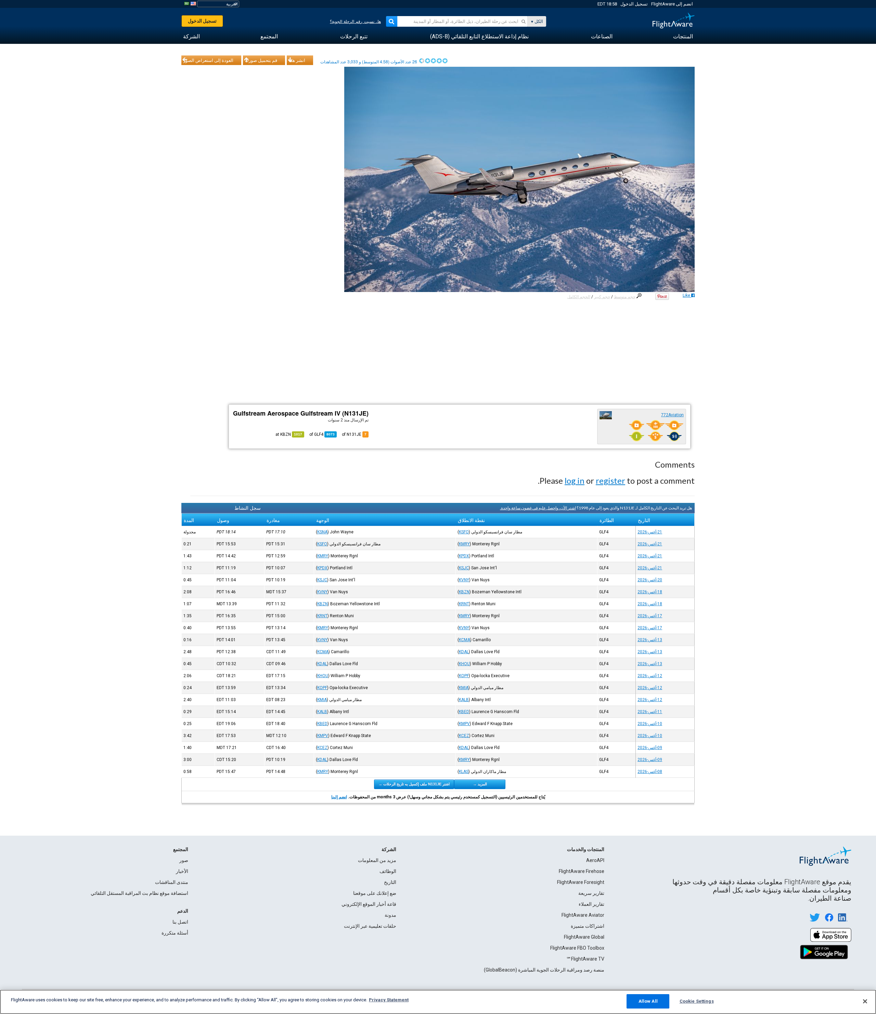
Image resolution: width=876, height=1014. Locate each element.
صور (183, 860)
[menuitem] (683, 36)
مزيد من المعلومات (377, 860)
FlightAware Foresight (580, 882)
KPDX (464, 556)
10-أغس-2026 (649, 723)
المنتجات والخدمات (585, 849)
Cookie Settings (697, 1001)
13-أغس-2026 (649, 639)
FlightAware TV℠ (585, 959)
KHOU (464, 663)
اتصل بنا (180, 922)
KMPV (464, 723)
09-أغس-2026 (649, 747)
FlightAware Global (584, 937)
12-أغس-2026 (649, 675)
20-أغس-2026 (649, 580)
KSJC (464, 568)
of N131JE (354, 434)
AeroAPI (595, 860)
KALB (464, 699)
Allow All (648, 1001)
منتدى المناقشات (171, 882)
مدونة (390, 915)
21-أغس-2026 (649, 532)
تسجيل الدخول (634, 4)
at (288, 434)
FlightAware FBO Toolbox (577, 948)
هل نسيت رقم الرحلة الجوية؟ (355, 21)
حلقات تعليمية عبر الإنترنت (370, 926)
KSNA (322, 532)
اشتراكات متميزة (587, 926)
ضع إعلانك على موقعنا (374, 893)
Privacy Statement (389, 999)
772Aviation (672, 415)
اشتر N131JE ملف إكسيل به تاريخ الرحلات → (414, 784)
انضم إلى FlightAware (672, 4)
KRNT (464, 603)
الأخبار (182, 871)
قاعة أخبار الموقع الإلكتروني (369, 904)
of (322, 434)
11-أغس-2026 (649, 711)
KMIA (463, 687)
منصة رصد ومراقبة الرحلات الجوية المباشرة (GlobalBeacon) (544, 970)
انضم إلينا (339, 797)
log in (574, 480)
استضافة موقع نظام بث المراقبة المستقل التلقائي (139, 893)
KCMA (464, 639)
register (610, 480)
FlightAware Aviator (583, 915)
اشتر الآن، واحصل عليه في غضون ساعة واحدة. (538, 507)
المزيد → (480, 784)
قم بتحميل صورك (261, 60)
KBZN (464, 592)
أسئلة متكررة (175, 933)
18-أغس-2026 (649, 592)
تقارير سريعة (591, 893)
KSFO (464, 532)
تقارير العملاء (591, 904)
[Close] (865, 1001)
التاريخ (390, 882)
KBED (464, 711)
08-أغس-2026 (649, 771)
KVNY (464, 580)
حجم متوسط (624, 296)
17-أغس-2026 (649, 615)
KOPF (464, 675)
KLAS (463, 771)
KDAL (464, 651)
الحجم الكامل (578, 296)
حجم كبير (602, 296)
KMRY (464, 544)
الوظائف (387, 871)
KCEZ (464, 735)
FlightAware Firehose (581, 871)
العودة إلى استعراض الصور (208, 60)
